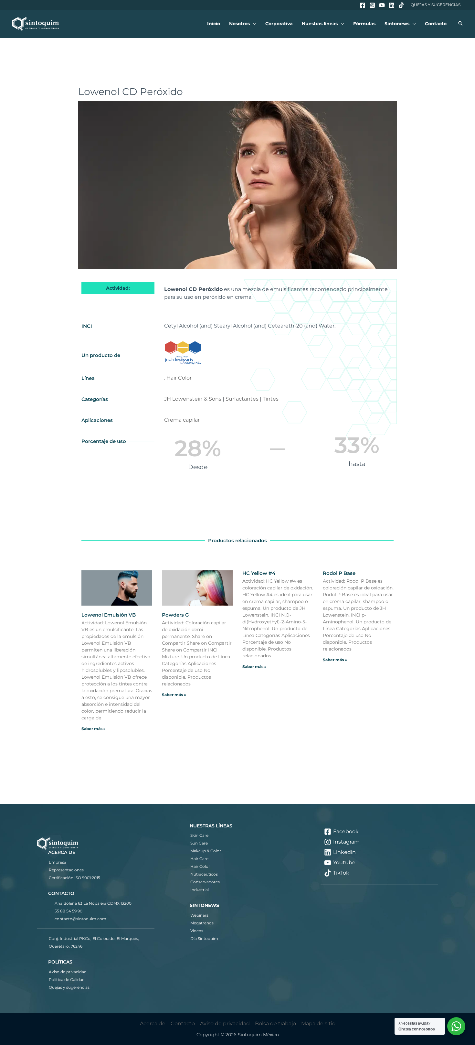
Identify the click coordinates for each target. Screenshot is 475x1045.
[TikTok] (401, 5)
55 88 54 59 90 (68, 911)
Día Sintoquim (204, 938)
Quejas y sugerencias (69, 987)
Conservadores (205, 881)
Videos (196, 930)
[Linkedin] (392, 5)
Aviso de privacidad (68, 971)
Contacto (183, 1023)
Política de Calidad (67, 979)
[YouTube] (382, 5)
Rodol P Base (339, 573)
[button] (253, 24)
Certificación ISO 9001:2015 (74, 877)
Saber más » (93, 728)
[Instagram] (372, 5)
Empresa (57, 862)
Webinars (199, 915)
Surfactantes (242, 399)
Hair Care (199, 858)
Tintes (271, 399)
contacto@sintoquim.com (80, 918)
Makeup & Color (205, 850)
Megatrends (202, 923)
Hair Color (200, 866)
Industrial (199, 889)
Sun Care (199, 843)
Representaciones (66, 869)
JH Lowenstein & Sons (192, 399)
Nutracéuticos (204, 874)
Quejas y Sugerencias (435, 4)
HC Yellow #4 (258, 573)
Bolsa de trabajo (275, 1023)
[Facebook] (362, 5)
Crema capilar (182, 420)
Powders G (175, 615)
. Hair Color (178, 378)
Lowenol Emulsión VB (108, 615)
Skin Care (199, 835)
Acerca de (152, 1023)
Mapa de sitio (318, 1023)
